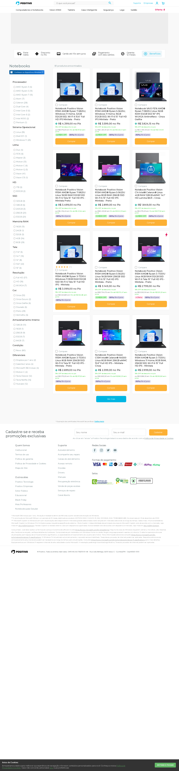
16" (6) (18, 268)
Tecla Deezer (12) (24, 376)
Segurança (108, 10)
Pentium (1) (21, 122)
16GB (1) (19, 329)
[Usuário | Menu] (157, 3)
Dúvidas (61, 468)
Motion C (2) (22, 372)
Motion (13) (21, 162)
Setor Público (21, 491)
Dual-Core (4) (22, 106)
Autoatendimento (66, 450)
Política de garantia (24, 459)
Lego (122, 10)
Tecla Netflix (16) (23, 380)
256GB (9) (20, 333)
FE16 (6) (19, 154)
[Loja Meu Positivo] (24, 3)
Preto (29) (21, 311)
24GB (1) (20, 230)
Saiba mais (99, 421)
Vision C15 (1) (22, 177)
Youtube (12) (22, 384)
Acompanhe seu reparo (69, 454)
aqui (51, 768)
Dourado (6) (21, 307)
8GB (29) (20, 242)
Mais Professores (23, 504)
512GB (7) (20, 336)
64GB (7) (20, 340)
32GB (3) (20, 234)
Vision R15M (55, 10)
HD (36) (19, 281)
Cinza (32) (20, 295)
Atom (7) (20, 99)
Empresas (148, 3)
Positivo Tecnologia (24, 482)
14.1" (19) (20, 256)
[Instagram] (101, 450)
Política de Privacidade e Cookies (158, 438)
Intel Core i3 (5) (23, 111)
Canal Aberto (64, 495)
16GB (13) (20, 226)
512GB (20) (21, 217)
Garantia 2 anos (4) (24, 364)
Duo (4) (19, 150)
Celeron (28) (22, 103)
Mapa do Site (21, 468)
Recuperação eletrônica (69, 481)
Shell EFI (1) (21, 136)
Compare (63, 105)
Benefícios (155, 53)
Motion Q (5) (22, 169)
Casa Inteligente (89, 10)
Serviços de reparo (66, 490)
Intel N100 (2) (22, 118)
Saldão (134, 10)
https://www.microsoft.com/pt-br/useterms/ (92, 530)
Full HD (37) (21, 277)
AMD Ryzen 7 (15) (24, 95)
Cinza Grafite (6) (23, 303)
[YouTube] (115, 450)
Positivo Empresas (24, 486)
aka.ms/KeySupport (26, 526)
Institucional (21, 450)
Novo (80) (21, 350)
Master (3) (21, 158)
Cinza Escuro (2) (23, 299)
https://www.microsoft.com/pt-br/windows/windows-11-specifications (118, 540)
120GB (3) (20, 201)
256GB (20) (21, 213)
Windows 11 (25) (23, 140)
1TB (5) (19, 187)
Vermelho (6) (22, 315)
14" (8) (19, 260)
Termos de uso (22, 454)
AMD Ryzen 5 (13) (24, 91)
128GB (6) (20, 205)
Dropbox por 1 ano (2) (26, 360)
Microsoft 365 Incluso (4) (27, 368)
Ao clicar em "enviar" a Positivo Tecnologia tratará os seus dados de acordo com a (123, 438)
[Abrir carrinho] (163, 3)
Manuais (62, 477)
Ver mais (111, 399)
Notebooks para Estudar (26, 509)
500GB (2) (20, 191)
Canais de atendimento (69, 459)
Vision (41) (20, 173)
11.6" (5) (19, 252)
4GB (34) (20, 238)
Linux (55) (20, 132)
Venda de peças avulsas (69, 486)
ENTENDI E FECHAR (165, 765)
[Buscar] (110, 3)
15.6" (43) (20, 264)
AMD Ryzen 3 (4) (24, 87)
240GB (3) (20, 209)
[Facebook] (94, 450)
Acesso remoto (65, 463)
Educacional (20, 495)
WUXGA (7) (21, 285)
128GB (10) (21, 325)
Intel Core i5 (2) (23, 114)
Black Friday (20, 500)
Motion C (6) (22, 165)
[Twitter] (108, 450)
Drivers (61, 472)
